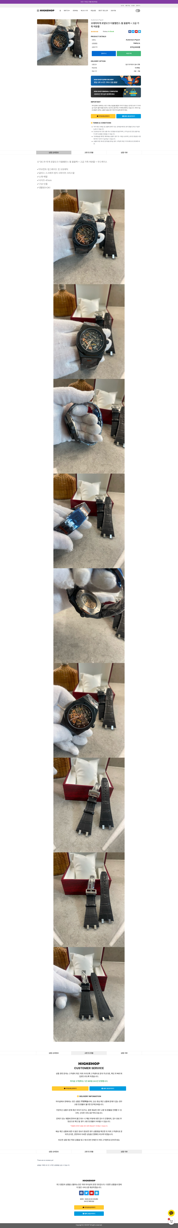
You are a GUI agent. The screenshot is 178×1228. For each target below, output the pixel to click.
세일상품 (93, 10)
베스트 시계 (84, 10)
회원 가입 (127, 5)
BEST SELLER (103, 10)
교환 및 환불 (89, 152)
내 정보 (133, 5)
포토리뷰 (113, 10)
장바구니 (138, 5)
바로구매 (128, 53)
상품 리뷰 (124, 152)
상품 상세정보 (54, 152)
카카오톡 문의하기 (103, 116)
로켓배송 (75, 10)
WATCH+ (67, 10)
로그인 (122, 5)
